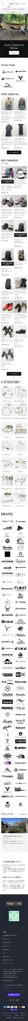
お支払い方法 (6, 939)
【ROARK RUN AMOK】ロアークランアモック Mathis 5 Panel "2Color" (7, 235)
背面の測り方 (6, 949)
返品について (6, 946)
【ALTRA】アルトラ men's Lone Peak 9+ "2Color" (6, 364)
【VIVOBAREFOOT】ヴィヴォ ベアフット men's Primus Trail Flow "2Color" (7, 317)
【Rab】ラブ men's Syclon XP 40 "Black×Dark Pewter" (6, 270)
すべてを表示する (14, 152)
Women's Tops (7, 418)
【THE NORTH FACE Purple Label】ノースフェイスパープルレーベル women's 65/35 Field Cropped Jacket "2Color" (20, 115)
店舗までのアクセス (8, 960)
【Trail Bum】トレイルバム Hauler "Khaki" (20, 263)
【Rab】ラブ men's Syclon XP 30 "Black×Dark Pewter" (19, 241)
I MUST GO (6, 506)
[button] (3, 3)
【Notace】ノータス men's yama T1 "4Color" (7, 340)
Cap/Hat (7, 454)
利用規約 (17, 1015)
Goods (19, 472)
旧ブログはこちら (7, 980)
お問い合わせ (6, 956)
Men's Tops (7, 401)
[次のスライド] (17, 59)
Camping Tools (19, 489)
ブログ (5, 953)
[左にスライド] (10, 855)
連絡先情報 (8, 1017)
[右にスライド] (17, 855)
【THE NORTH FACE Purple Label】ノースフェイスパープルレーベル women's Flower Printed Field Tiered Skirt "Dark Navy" (20, 142)
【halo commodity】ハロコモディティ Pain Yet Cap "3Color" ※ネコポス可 (20, 182)
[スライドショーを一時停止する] (26, 59)
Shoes (7, 437)
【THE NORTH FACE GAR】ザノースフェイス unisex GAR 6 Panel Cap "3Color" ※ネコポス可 (20, 211)
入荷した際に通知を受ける (7, 181)
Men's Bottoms (20, 401)
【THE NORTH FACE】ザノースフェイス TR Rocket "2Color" (20, 293)
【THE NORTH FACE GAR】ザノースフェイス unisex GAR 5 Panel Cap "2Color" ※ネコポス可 (7, 211)
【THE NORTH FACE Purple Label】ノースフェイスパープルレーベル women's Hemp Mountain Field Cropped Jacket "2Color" (7, 115)
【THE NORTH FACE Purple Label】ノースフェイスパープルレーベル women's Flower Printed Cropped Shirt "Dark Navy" (7, 142)
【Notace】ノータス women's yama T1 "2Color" (19, 341)
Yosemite (8, 1013)
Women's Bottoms (20, 418)
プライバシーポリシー (8, 963)
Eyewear (6, 472)
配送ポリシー (23, 1015)
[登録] (22, 989)
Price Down (20, 506)
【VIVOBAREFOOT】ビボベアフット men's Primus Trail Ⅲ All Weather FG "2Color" (20, 317)
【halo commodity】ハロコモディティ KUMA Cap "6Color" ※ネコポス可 (7, 187)
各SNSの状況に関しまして (13, 836)
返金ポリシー (23, 1013)
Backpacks (19, 437)
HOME (4, 932)
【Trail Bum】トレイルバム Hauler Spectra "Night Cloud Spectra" (7, 293)
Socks (20, 454)
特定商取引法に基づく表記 (10, 935)
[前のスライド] (10, 59)
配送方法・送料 (7, 942)
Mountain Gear (6, 489)
